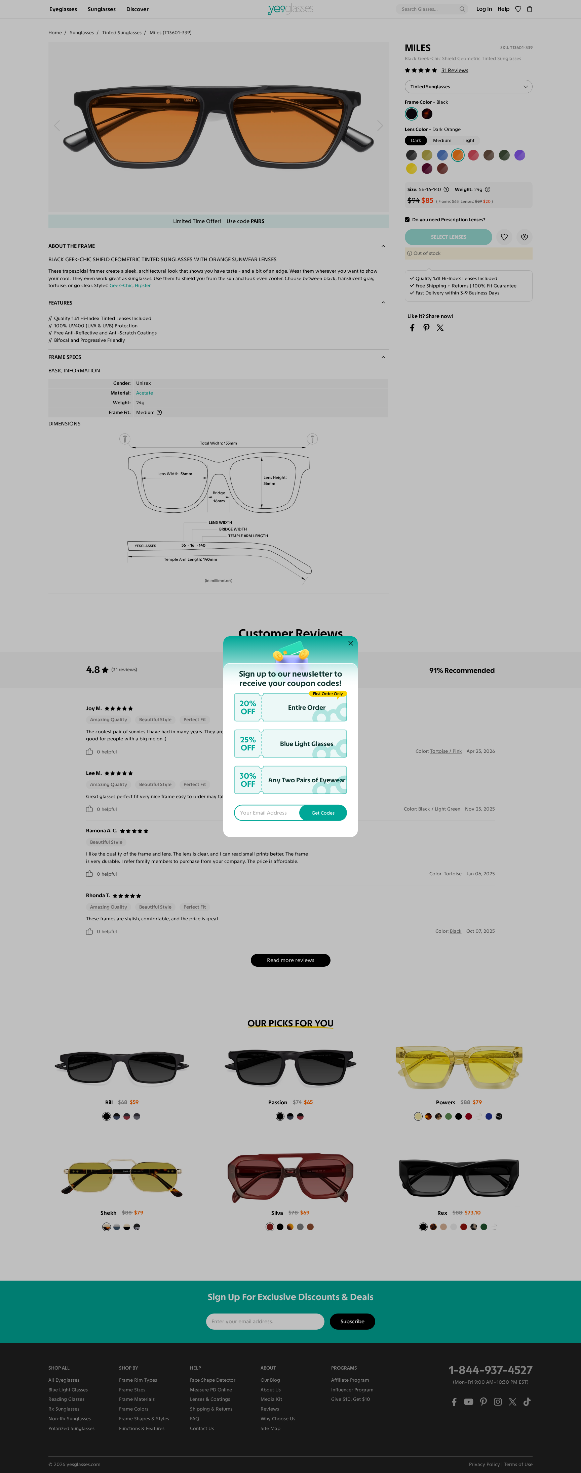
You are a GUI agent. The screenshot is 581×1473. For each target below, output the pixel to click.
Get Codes (323, 813)
